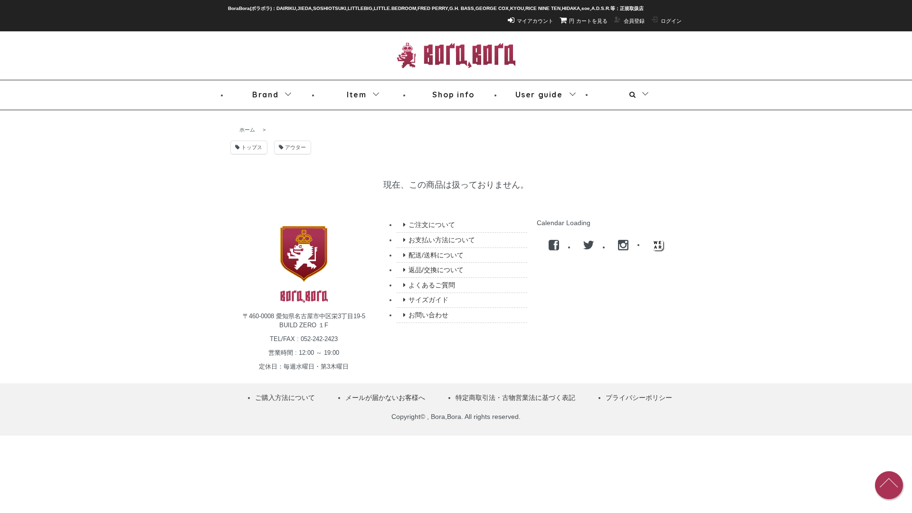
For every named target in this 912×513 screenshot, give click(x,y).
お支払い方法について (441, 240)
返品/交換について (436, 270)
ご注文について (431, 224)
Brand (265, 94)
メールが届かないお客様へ (385, 397)
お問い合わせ (428, 315)
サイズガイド (428, 300)
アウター (295, 147)
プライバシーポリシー (639, 397)
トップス (251, 147)
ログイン (671, 21)
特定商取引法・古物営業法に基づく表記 (515, 397)
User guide (539, 94)
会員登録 (634, 21)
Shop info (453, 94)
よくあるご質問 (431, 285)
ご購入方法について (285, 397)
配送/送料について (436, 255)
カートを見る (588, 21)
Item (356, 94)
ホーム (247, 130)
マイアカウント (535, 21)
